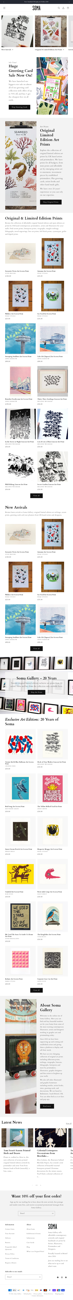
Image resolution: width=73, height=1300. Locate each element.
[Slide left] (32, 1185)
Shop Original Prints (51, 202)
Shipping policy (59, 1294)
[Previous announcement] (4, 2)
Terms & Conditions (12, 1258)
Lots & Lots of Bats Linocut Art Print (50, 442)
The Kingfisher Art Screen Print (49, 935)
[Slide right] (41, 1185)
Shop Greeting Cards (19, 107)
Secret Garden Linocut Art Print (49, 484)
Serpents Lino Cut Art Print (47, 979)
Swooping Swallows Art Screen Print (18, 357)
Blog (28, 1247)
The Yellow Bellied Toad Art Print (49, 807)
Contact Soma (9, 1229)
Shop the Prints (36, 692)
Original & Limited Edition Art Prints (48, 50)
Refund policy (28, 1294)
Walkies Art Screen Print (14, 314)
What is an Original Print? (35, 1251)
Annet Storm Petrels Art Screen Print (18, 849)
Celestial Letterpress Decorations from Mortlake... (47, 1153)
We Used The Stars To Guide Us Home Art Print (19, 935)
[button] (4, 8)
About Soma (31, 1229)
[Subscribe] (52, 1213)
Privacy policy (38, 1294)
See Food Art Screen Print (46, 314)
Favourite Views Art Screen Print (17, 271)
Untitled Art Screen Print (14, 892)
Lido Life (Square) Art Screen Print (50, 357)
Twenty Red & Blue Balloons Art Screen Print (19, 763)
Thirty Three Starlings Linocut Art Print (52, 399)
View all (36, 496)
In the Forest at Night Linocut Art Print (19, 442)
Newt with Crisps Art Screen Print (49, 892)
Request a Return (10, 1263)
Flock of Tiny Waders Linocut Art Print (51, 762)
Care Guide (30, 1243)
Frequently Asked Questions (11, 1248)
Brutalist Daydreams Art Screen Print (18, 399)
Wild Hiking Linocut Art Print (16, 484)
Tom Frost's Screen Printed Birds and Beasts (17, 1152)
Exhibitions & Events (34, 1234)
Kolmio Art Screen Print (14, 979)
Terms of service (48, 1294)
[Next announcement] (69, 2)
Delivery (8, 1238)
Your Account (10, 1234)
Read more (47, 1106)
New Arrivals (6, 50)
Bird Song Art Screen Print (15, 807)
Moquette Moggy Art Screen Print (49, 849)
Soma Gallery (17, 1294)
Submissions (31, 1238)
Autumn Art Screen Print (46, 271)
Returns (7, 1243)
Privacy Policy (10, 1254)
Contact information (37, 1296)
